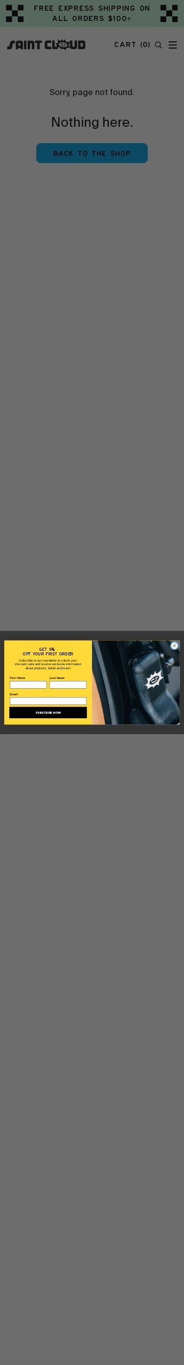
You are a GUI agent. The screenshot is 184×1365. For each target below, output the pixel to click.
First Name (17, 678)
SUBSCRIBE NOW (48, 713)
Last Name (57, 678)
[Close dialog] (174, 645)
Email (13, 694)
